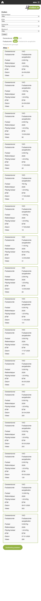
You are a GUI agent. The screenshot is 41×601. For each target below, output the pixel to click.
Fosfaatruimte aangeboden (27, 41)
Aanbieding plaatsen (12, 547)
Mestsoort (4, 29)
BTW (3, 19)
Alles (15, 38)
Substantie (4, 24)
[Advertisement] (20, 572)
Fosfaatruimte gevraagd (10, 44)
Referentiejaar (5, 14)
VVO (20, 38)
